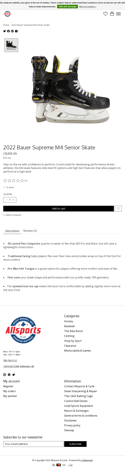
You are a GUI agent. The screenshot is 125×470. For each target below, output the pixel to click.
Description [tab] (12, 230)
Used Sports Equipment (78, 406)
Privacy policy (72, 425)
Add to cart (58, 208)
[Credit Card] (53, 465)
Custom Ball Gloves (76, 401)
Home (6, 24)
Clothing (69, 336)
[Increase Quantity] (13, 200)
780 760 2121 (10, 360)
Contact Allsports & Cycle (79, 386)
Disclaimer (70, 420)
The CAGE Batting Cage (78, 396)
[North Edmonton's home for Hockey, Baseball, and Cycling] (7, 13)
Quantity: (7, 194)
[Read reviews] (13, 181)
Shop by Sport (73, 341)
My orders (9, 391)
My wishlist (10, 396)
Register (8, 386)
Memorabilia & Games (77, 350)
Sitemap (69, 430)
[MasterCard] (58, 465)
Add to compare (13, 214)
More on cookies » (87, 7)
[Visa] (64, 465)
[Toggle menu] (118, 14)
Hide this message (67, 7)
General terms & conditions (80, 415)
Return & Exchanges (76, 410)
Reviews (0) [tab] (30, 230)
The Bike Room (73, 331)
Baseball (69, 326)
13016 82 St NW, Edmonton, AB (18, 366)
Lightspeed (87, 460)
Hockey (68, 321)
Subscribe (75, 444)
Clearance (70, 345)
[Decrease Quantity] (6, 200)
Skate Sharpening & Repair (80, 391)
